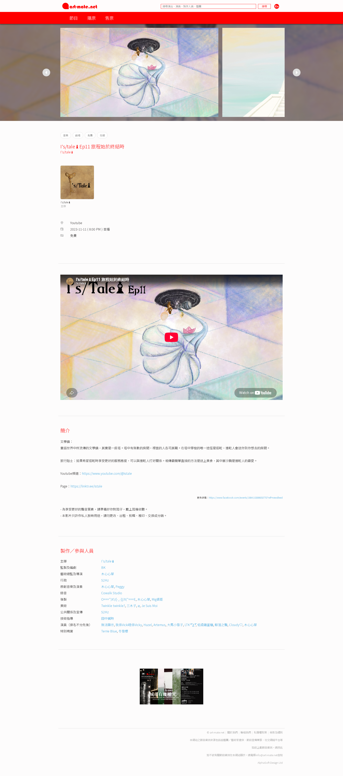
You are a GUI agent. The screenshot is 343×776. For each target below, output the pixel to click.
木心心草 (107, 573)
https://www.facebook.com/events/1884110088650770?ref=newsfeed (246, 497)
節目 (73, 18)
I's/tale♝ (66, 152)
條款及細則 (276, 732)
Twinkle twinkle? (113, 605)
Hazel (148, 624)
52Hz (105, 580)
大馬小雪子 (175, 624)
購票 (91, 18)
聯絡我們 (246, 732)
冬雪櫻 (123, 631)
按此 (280, 747)
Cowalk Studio (111, 592)
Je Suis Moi (149, 605)
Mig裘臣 (157, 599)
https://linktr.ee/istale (86, 486)
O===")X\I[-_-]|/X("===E (118, 599)
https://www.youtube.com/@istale (107, 473)
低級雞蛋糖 (205, 624)
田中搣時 (107, 618)
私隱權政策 (260, 732)
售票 (109, 18)
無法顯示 (107, 624)
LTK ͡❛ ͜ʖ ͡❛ (190, 624)
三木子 (131, 605)
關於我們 (232, 732)
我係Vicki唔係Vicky (129, 624)
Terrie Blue (109, 631)
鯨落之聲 (221, 624)
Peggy (120, 586)
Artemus (159, 624)
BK (103, 567)
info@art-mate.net (266, 755)
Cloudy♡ (236, 624)
